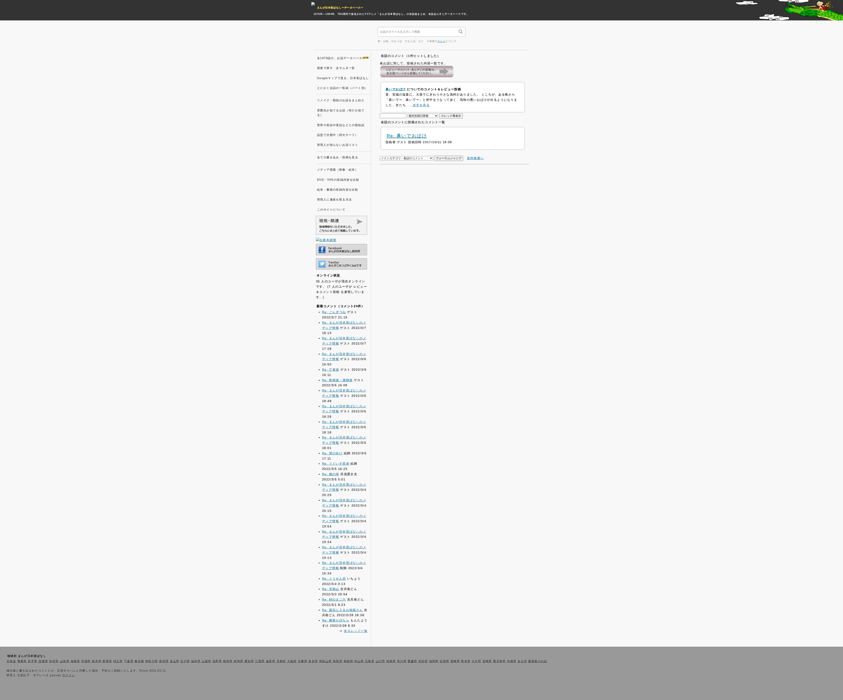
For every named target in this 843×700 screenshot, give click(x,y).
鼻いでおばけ (395, 89)
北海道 (11, 661)
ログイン (68, 675)
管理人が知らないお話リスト (337, 144)
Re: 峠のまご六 (334, 599)
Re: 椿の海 (330, 474)
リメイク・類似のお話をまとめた (340, 100)
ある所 (522, 661)
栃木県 (96, 661)
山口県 (380, 661)
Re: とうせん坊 (334, 578)
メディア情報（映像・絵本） (337, 169)
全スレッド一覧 (355, 631)
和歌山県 (325, 661)
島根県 (348, 661)
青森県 (22, 661)
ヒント (442, 41)
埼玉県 (118, 661)
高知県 (423, 661)
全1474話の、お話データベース (339, 58)
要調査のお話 (537, 661)
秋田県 (54, 661)
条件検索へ (475, 158)
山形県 (64, 661)
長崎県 (455, 661)
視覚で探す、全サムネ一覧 (336, 68)
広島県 (370, 661)
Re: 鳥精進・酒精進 (337, 380)
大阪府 (292, 661)
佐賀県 (444, 661)
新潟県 (164, 661)
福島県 (75, 661)
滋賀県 (270, 661)
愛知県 (249, 661)
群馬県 (107, 661)
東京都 (139, 661)
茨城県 (86, 661)
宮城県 (43, 661)
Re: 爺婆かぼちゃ (335, 620)
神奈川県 (151, 661)
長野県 (217, 661)
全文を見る (421, 105)
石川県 (185, 661)
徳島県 (391, 661)
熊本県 (465, 661)
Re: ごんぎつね (334, 312)
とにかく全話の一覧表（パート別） (342, 88)
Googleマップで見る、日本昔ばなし (343, 78)
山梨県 (206, 661)
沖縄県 (511, 661)
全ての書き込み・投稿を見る (337, 157)
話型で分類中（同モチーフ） (337, 135)
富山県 (174, 661)
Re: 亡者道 (330, 369)
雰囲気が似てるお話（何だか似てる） (340, 113)
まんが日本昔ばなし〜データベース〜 (340, 7)
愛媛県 (412, 661)
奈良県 (313, 661)
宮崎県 (487, 661)
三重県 (260, 661)
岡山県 (359, 661)
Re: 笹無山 (330, 589)
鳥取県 (337, 661)
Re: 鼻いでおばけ (407, 135)
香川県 (402, 661)
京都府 (281, 661)
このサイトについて (331, 209)
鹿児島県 (499, 661)
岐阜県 (228, 661)
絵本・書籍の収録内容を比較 (337, 189)
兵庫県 (302, 661)
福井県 (196, 661)
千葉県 (128, 661)
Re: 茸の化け (332, 453)
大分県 (476, 661)
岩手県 (32, 661)
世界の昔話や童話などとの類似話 (340, 125)
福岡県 (434, 661)
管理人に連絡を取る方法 (334, 199)
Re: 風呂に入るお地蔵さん (342, 610)
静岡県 (238, 661)
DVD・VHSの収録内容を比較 (338, 179)
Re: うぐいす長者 (335, 463)
